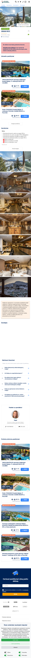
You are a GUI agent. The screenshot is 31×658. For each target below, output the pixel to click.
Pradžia (3, 5)
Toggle (5, 652)
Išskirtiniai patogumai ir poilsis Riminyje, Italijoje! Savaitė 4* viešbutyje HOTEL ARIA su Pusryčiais (15, 554)
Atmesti (15, 647)
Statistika (23, 652)
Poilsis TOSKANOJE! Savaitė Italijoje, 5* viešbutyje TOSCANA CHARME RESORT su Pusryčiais (13, 111)
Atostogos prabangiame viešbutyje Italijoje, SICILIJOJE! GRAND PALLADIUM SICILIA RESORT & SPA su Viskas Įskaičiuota (15, 525)
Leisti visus (15, 640)
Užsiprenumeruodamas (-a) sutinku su (15, 590)
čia (28, 637)
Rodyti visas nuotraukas (23, 24)
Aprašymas (9, 5)
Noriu (15, 594)
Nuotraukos (16, 5)
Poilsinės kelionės (6, 617)
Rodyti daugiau (15, 148)
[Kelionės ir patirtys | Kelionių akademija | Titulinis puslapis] (6, 2)
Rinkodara (23, 655)
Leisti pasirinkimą (15, 643)
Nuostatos (9, 655)
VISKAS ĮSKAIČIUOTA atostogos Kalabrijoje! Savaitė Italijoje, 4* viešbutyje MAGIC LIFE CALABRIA (14, 81)
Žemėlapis (22, 5)
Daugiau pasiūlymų (15, 123)
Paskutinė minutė (6, 620)
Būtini (9, 652)
